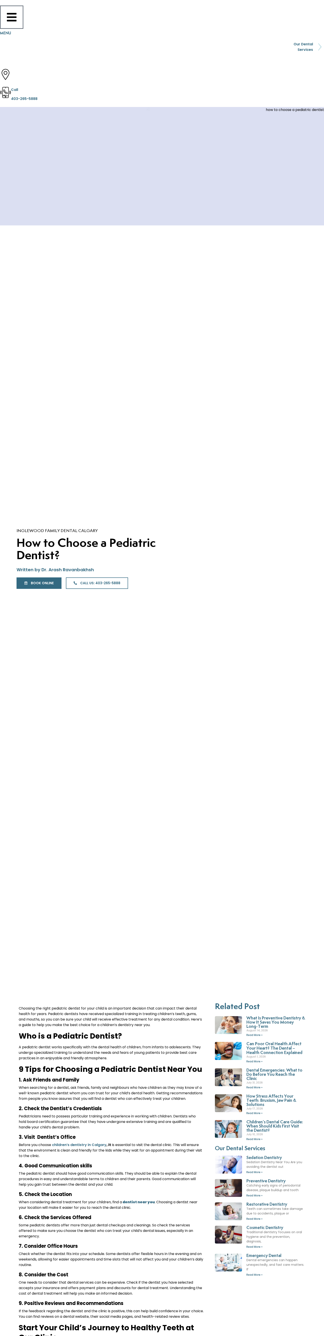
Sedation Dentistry (264, 1158)
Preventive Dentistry (266, 1181)
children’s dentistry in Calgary (79, 1144)
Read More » (254, 1035)
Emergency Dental (263, 1256)
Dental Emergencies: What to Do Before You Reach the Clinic (274, 1074)
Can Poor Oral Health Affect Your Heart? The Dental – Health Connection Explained (274, 1048)
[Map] (5, 74)
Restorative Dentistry (266, 1204)
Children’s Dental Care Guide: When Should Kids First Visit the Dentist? (274, 1126)
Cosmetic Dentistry (264, 1228)
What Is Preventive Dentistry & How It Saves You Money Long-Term (275, 1022)
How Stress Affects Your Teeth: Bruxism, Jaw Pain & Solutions (271, 1100)
